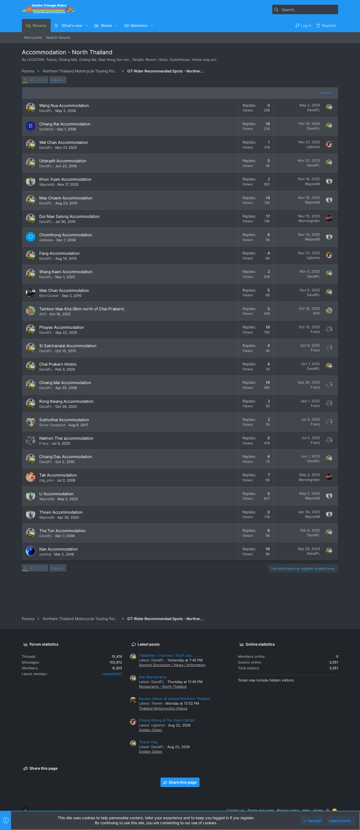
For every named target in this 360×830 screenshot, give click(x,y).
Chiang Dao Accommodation (65, 456)
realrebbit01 (112, 674)
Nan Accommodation (58, 549)
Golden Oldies (150, 730)
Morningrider (309, 221)
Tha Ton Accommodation (62, 530)
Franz (315, 332)
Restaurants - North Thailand (163, 686)
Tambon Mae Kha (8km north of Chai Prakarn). (82, 308)
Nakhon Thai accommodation (66, 438)
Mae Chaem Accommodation (66, 197)
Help (306, 810)
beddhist (46, 129)
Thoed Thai (148, 742)
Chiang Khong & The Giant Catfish (167, 720)
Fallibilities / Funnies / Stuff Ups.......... (170, 655)
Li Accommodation (56, 493)
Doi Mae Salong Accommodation (69, 216)
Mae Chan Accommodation (64, 290)
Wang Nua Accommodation (64, 105)
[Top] (327, 810)
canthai (45, 554)
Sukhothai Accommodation (64, 419)
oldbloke (46, 240)
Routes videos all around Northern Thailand (174, 698)
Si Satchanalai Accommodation (67, 345)
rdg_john (46, 480)
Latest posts (149, 644)
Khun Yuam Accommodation (65, 179)
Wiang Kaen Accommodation (66, 271)
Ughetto (313, 147)
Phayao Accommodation (61, 327)
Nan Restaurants (152, 677)
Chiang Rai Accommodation (64, 123)
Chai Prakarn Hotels (57, 364)
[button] (86, 25)
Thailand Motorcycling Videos (163, 708)
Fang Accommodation (59, 253)
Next (56, 80)
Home (318, 810)
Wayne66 (46, 184)
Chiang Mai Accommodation (65, 382)
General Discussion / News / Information (172, 665)
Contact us (235, 810)
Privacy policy (288, 810)
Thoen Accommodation (60, 512)
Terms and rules (260, 810)
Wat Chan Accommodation (63, 142)
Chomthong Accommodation (65, 234)
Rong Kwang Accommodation (66, 401)
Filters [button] (325, 93)
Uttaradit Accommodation (62, 160)
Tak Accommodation (58, 475)
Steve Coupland (52, 425)
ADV (42, 314)
